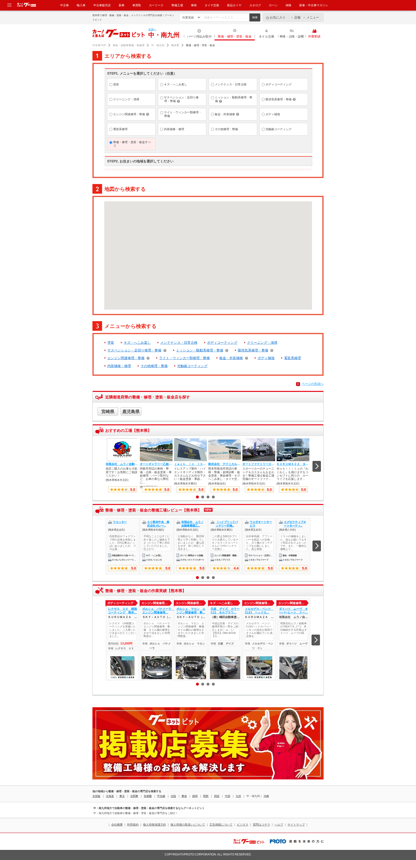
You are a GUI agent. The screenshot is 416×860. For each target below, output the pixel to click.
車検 (194, 5)
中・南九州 (157, 45)
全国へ (152, 29)
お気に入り (278, 17)
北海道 (110, 796)
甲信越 (161, 796)
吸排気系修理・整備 (253, 350)
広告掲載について (221, 824)
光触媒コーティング (192, 366)
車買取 (136, 5)
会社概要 (117, 824)
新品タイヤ (234, 5)
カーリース (156, 5)
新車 (121, 5)
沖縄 (266, 796)
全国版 (96, 796)
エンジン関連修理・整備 (125, 358)
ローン (273, 5)
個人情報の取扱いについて (187, 824)
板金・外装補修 (231, 358)
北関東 (134, 796)
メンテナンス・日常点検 (178, 342)
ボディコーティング (222, 342)
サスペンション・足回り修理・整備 (134, 350)
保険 (288, 5)
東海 (184, 796)
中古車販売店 (102, 5)
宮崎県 (107, 411)
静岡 (195, 796)
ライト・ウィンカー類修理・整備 (184, 358)
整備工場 (177, 5)
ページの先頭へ (313, 384)
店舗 (297, 17)
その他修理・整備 (154, 366)
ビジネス (242, 824)
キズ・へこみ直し (137, 342)
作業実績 (314, 36)
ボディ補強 (266, 358)
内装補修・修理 (119, 366)
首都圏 (148, 796)
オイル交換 (266, 36)
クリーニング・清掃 (262, 342)
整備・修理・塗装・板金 (234, 36)
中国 (227, 796)
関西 (205, 796)
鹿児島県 (131, 411)
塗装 (110, 342)
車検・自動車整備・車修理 (128, 45)
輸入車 (81, 5)
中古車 (64, 5)
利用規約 (133, 824)
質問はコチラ (261, 824)
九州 (238, 796)
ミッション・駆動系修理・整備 (199, 350)
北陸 (173, 796)
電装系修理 (292, 358)
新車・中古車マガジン (313, 5)
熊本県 (175, 45)
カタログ (255, 5)
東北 (122, 796)
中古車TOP (99, 45)
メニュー (312, 17)
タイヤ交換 (212, 5)
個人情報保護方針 (154, 824)
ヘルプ (278, 824)
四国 (216, 796)
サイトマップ (296, 824)
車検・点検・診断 (292, 36)
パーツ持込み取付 (199, 36)
